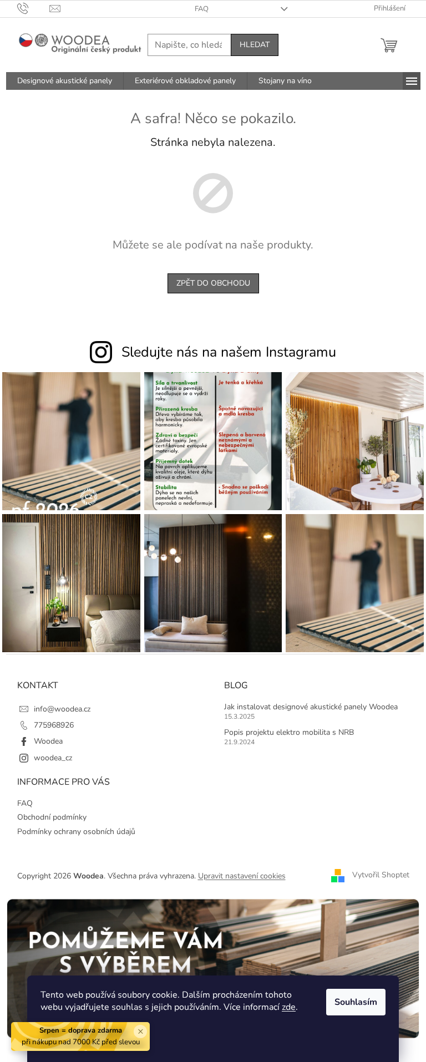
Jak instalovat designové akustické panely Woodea (311, 707)
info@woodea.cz (62, 709)
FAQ (202, 9)
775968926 (54, 725)
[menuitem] (64, 81)
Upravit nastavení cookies (242, 876)
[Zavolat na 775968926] (33, 8)
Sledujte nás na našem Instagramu (228, 352)
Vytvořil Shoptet (380, 875)
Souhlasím (355, 1002)
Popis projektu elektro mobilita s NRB (289, 732)
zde (289, 1007)
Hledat (255, 44)
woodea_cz (53, 758)
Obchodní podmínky (52, 817)
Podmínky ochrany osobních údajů (76, 831)
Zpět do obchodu (213, 283)
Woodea (48, 741)
